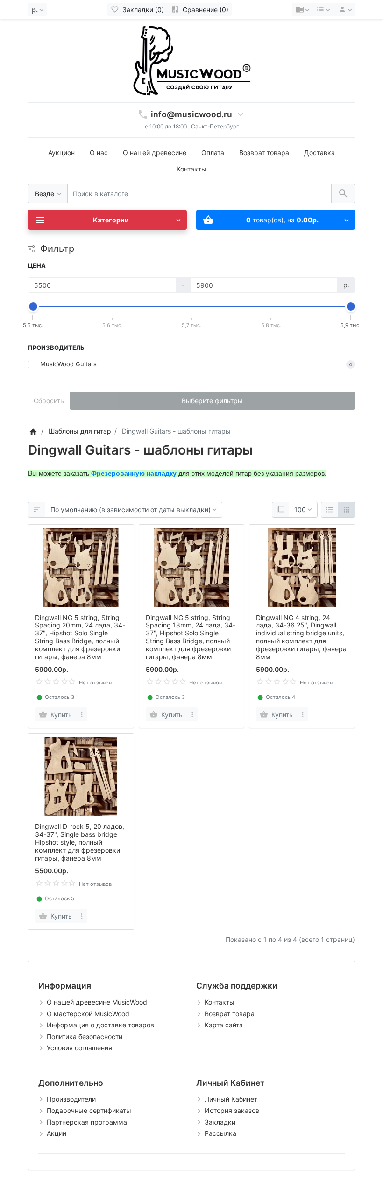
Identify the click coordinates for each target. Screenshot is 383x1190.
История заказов (232, 1110)
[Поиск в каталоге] (343, 194)
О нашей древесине (154, 153)
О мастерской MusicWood (88, 1014)
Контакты (191, 169)
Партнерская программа (87, 1122)
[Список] (329, 510)
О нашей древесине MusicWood (97, 1002)
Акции (56, 1133)
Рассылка (220, 1133)
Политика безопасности (84, 1036)
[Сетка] (346, 510)
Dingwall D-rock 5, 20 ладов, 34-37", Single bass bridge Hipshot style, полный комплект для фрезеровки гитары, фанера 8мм (79, 842)
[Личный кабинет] (344, 9)
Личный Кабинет (231, 1099)
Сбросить (49, 401)
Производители (71, 1099)
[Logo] (191, 60)
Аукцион (61, 153)
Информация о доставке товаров (100, 1025)
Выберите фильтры (212, 401)
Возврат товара (264, 153)
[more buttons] (82, 714)
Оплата (212, 153)
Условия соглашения (79, 1048)
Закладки (220, 1122)
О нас (99, 153)
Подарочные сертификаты (89, 1110)
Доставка (319, 153)
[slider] (33, 306)
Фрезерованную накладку (134, 473)
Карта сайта (224, 1025)
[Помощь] (302, 9)
